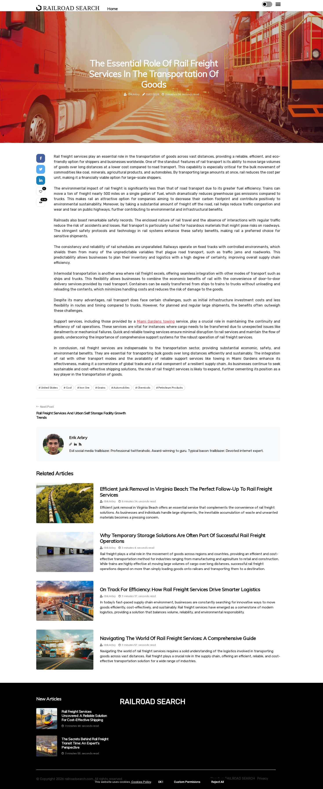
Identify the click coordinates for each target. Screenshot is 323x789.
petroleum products (170, 387)
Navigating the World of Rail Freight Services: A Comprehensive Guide (178, 638)
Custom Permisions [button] (187, 782)
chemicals (144, 387)
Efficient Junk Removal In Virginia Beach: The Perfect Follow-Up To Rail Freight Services (186, 492)
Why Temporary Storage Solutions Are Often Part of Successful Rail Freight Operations (182, 538)
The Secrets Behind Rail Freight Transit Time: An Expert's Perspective (85, 743)
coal (69, 387)
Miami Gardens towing (156, 321)
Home (112, 8)
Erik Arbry (134, 94)
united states (49, 387)
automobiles (121, 387)
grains (101, 387)
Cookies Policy (141, 782)
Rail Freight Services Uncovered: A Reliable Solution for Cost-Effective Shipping (84, 715)
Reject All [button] (217, 782)
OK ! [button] (160, 782)
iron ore (84, 387)
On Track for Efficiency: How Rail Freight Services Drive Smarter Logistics (180, 589)
